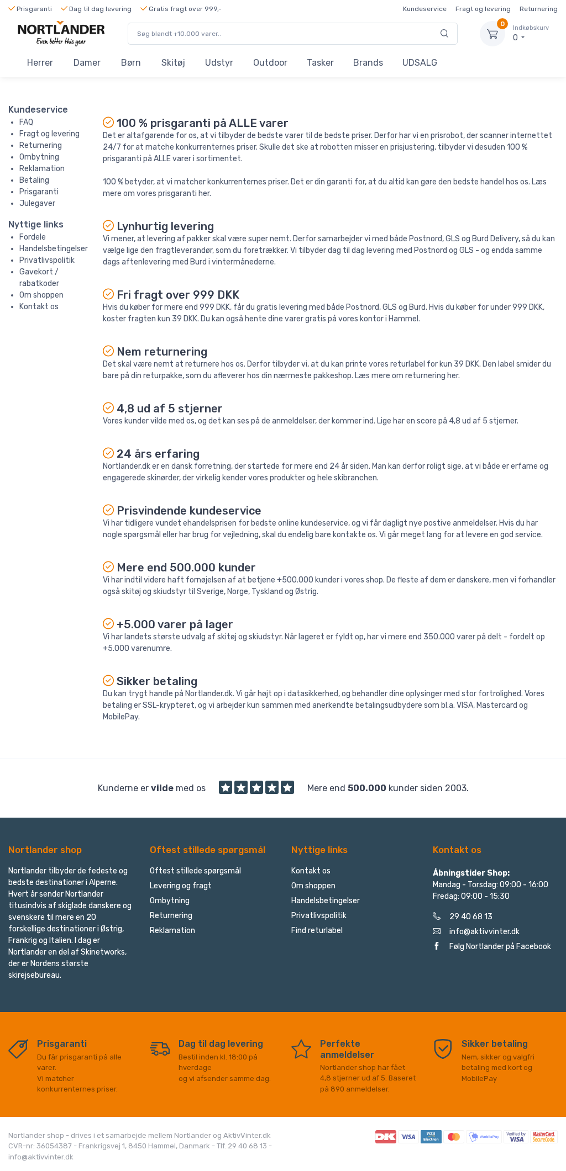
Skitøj (173, 62)
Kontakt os (39, 306)
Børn (131, 62)
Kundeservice (425, 9)
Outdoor (270, 62)
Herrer (40, 62)
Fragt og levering (483, 9)
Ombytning (39, 157)
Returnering (539, 9)
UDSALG (419, 62)
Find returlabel (317, 930)
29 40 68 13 (470, 916)
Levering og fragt (181, 886)
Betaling (34, 180)
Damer (87, 62)
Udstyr (219, 62)
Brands (368, 62)
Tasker (320, 62)
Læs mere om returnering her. (407, 375)
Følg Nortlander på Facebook (500, 946)
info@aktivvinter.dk (484, 931)
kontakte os (354, 534)
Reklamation (42, 168)
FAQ (26, 122)
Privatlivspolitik (47, 260)
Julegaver (37, 203)
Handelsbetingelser (53, 248)
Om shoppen (41, 295)
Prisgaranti (39, 192)
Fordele (32, 237)
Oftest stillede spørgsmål (195, 871)
